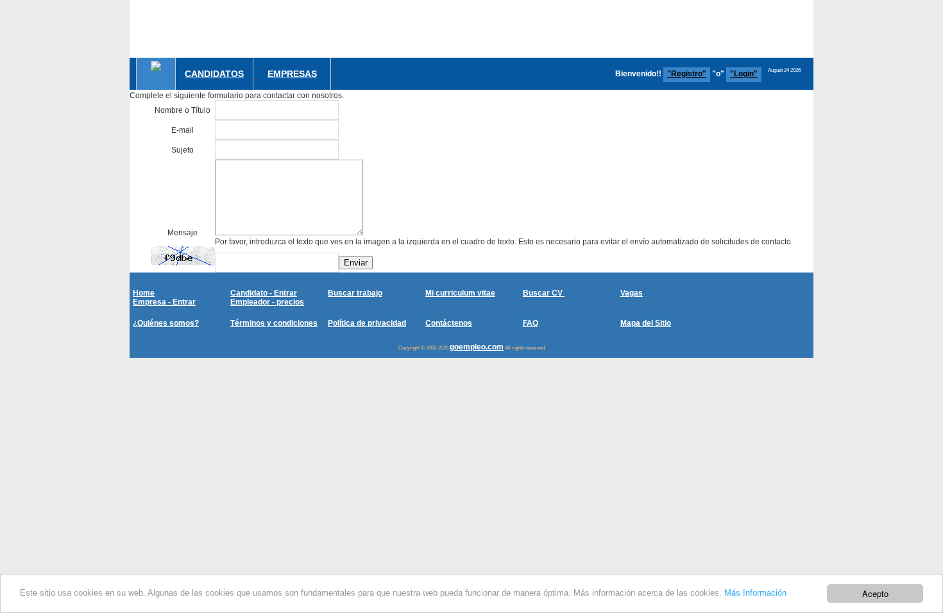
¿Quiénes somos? (166, 323)
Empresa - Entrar (164, 302)
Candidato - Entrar (263, 293)
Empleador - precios (267, 302)
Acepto (875, 593)
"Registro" (686, 73)
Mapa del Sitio (645, 323)
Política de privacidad (367, 323)
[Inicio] (156, 66)
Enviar (356, 262)
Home (144, 293)
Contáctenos (448, 323)
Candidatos (214, 74)
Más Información (755, 593)
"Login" (744, 73)
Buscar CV (544, 293)
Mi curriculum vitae (460, 293)
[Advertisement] (579, 29)
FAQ (530, 323)
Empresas (292, 74)
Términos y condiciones (274, 323)
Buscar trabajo (355, 293)
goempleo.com (477, 346)
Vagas (631, 293)
